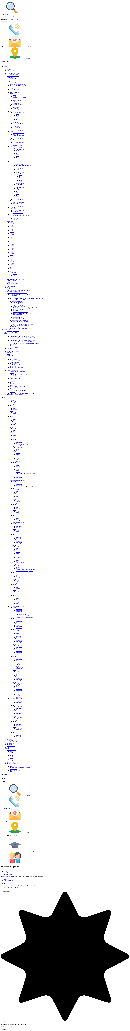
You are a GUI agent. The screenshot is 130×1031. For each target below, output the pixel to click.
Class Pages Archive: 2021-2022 (17, 562)
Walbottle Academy (20, 520)
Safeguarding (7, 329)
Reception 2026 (13, 82)
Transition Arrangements (18, 309)
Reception (12, 400)
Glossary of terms (14, 295)
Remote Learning (11, 286)
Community (6, 748)
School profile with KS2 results (14, 291)
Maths (11, 105)
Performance (10, 284)
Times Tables (16, 107)
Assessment (9, 86)
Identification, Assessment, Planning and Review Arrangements (28, 308)
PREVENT (12, 392)
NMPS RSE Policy (17, 219)
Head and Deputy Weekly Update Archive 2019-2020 (22, 340)
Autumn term (19, 447)
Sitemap (5, 879)
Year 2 (17, 115)
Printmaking (18, 177)
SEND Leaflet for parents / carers (18, 327)
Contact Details (10, 70)
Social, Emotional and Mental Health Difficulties (24, 324)
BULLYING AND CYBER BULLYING (20, 390)
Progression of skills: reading (19, 97)
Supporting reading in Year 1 (22, 577)
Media (11, 758)
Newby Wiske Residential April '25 (27, 473)
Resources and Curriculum (19, 306)
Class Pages (9, 398)
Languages (12, 207)
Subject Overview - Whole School (21, 215)
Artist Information (20, 164)
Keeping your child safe (12, 388)
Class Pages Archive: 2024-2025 (17, 438)
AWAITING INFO (11, 280)
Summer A (18, 636)
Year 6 (17, 120)
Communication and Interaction (20, 321)
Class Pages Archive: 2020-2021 (17, 606)
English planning (17, 100)
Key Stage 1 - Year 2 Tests (16, 88)
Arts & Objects (13, 756)
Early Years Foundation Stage (17, 92)
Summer (15, 404)
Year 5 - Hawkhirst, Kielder (16, 360)
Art (10, 161)
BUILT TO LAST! (11, 750)
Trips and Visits (10, 356)
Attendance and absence (12, 344)
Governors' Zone (11, 760)
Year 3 (17, 116)
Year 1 (17, 114)
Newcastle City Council (12, 74)
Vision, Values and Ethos (13, 73)
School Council (10, 743)
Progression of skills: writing (19, 99)
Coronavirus (6, 774)
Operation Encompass (12, 332)
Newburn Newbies (14, 347)
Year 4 (17, 118)
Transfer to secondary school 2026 (18, 84)
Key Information (8, 80)
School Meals (10, 355)
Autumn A (18, 630)
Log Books (12, 752)
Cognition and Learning (18, 322)
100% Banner (13, 346)
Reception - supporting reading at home (22, 374)
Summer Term (19, 443)
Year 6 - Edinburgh (14, 359)
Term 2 (11, 268)
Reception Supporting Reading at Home (25, 487)
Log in (5, 778)
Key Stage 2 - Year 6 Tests (16, 89)
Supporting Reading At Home (23, 445)
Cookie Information (8, 880)
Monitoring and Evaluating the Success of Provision (25, 313)
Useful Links (10, 759)
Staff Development (17, 314)
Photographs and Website (13, 76)
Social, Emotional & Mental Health (18, 386)
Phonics (14, 95)
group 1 (11, 241)
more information (11, 1027)
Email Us (28, 46)
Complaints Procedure (18, 317)
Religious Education (14, 209)
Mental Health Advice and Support (15, 394)
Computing (12, 124)
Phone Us (28, 35)
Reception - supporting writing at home (25, 615)
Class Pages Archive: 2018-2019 (17, 698)
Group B (12, 229)
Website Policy (7, 882)
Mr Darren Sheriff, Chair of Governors (19, 765)
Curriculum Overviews (18, 133)
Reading (12, 373)
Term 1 (11, 267)
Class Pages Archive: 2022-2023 (17, 522)
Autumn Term (19, 440)
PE (10, 382)
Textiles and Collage (20, 172)
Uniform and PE (10, 369)
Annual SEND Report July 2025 (17, 299)
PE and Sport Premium (12, 283)
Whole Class (13, 272)
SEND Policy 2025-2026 (16, 301)
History (11, 131)
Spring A (18, 633)
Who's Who (9, 72)
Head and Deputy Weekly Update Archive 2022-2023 (22, 336)
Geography (12, 146)
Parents (5, 333)
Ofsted (8, 282)
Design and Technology (15, 185)
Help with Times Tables (15, 378)
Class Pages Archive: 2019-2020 (17, 655)
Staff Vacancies (10, 762)
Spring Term (19, 442)
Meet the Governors (11, 763)
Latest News (10, 352)
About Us (6, 67)
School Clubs (10, 77)
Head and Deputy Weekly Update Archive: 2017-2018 (26, 343)
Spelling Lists (13, 375)
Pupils (5, 397)
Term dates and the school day (14, 351)
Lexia (11, 379)
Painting (18, 171)
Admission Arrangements (19, 303)
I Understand (4, 1029)
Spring (14, 402)
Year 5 (17, 119)
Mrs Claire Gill (13, 769)
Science (11, 111)
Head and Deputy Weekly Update (15, 335)
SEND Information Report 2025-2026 (19, 320)
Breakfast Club (10, 348)
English (11, 93)
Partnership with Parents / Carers (20, 312)
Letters (8, 354)
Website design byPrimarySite (11, 887)
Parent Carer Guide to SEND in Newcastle (20, 294)
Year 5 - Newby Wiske (15, 358)
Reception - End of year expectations (24, 571)
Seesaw (11, 385)
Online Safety (16, 126)
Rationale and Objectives (19, 302)
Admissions (9, 81)
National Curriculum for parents (17, 371)
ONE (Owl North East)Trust (13, 78)
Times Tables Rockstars (15, 383)
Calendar (9, 350)
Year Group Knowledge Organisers (24, 165)
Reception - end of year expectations (24, 617)
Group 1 (12, 222)
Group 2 (12, 223)
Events (11, 754)
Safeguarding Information (13, 331)
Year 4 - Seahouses (14, 362)
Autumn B (18, 632)
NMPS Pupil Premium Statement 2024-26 (20, 290)
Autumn (15, 401)
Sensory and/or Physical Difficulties (21, 325)
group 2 (11, 242)
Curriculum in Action (18, 110)
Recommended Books (18, 104)
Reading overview (17, 103)
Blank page (9, 775)
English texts (16, 101)
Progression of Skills (17, 145)
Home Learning (10, 740)
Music (11, 200)
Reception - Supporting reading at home (25, 569)
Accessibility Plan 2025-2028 (17, 318)
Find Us (28, 58)
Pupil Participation (17, 310)
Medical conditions (17, 316)
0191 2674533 (7, 808)
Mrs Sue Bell (13, 766)
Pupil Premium (10, 289)
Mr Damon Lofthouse (15, 770)
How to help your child (12, 370)
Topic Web (21, 664)
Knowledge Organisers (18, 112)
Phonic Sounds (22, 614)
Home (5, 66)
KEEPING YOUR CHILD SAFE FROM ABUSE (22, 393)
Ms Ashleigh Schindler (15, 773)
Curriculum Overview (18, 141)
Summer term (19, 450)
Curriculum (9, 91)
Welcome (9, 69)
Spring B (18, 634)
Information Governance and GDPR (15, 279)
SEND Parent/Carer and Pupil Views (18, 328)
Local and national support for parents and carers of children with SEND (27, 298)
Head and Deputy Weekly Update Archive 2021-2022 (22, 337)
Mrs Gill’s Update (8, 874)
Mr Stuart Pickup (14, 771)
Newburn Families (11, 746)
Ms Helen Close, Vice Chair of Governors (20, 767)
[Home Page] (4, 14)
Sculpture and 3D (20, 183)
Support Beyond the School (13, 396)
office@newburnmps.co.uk (10, 821)
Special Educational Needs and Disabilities (17, 293)
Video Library (10, 737)
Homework (12, 381)
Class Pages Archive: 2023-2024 (17, 480)
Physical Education (14, 139)
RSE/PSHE (12, 214)
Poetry (14, 96)
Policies (8, 287)
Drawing (18, 169)
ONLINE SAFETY (14, 389)
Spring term (18, 449)
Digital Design (19, 184)
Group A (12, 228)
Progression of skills (17, 134)
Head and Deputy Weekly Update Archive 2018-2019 (22, 341)
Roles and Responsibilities (19, 305)
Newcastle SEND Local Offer (17, 297)
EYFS (20, 173)
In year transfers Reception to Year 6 (18, 85)
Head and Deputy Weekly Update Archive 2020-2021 (22, 339)
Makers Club (10, 744)
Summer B (18, 637)
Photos (11, 751)
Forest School (10, 221)
